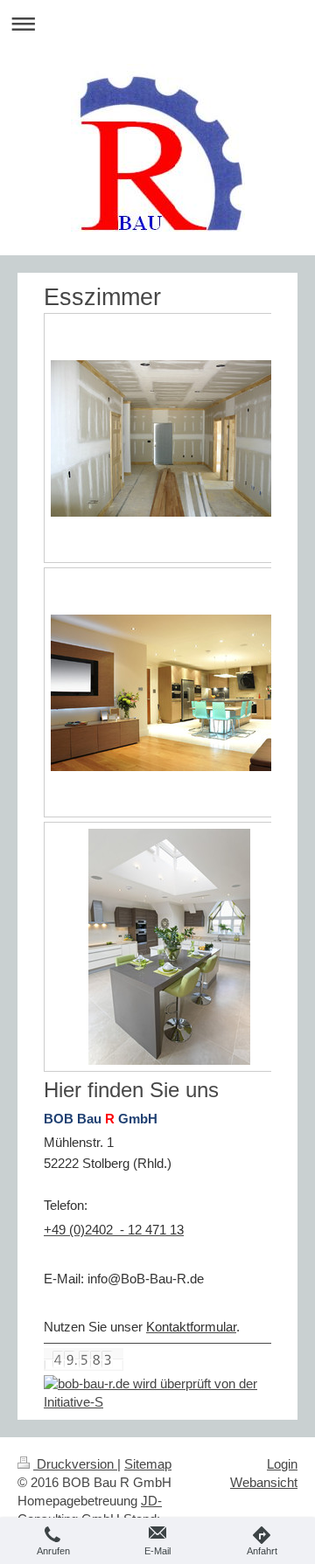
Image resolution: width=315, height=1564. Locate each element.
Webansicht (264, 1482)
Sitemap (148, 1463)
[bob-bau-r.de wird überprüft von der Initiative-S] (157, 1393)
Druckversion (75, 1463)
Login (282, 1463)
